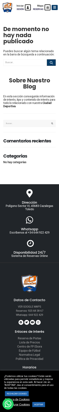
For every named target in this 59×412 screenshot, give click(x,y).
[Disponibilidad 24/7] (29, 243)
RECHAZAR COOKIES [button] (17, 393)
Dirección (29, 202)
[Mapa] (47, 7)
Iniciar (20, 5)
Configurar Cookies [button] (17, 404)
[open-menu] (54, 7)
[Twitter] (26, 322)
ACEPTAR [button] (38, 404)
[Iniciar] (28, 7)
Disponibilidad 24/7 (30, 252)
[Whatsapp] (29, 220)
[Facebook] (21, 322)
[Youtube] (32, 322)
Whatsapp (29, 229)
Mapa (40, 5)
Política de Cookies (17, 399)
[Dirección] (29, 193)
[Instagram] (38, 322)
